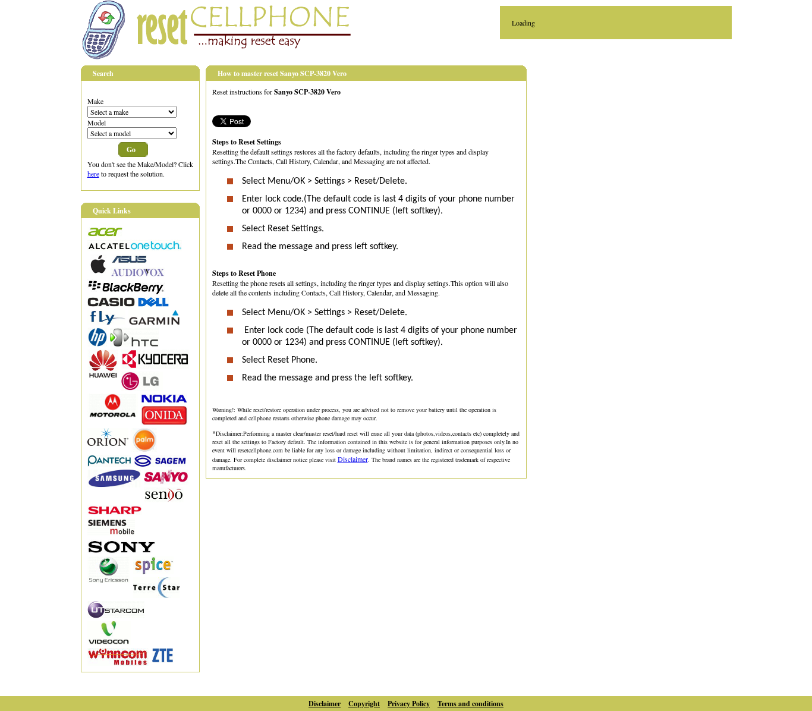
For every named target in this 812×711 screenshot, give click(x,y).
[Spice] (153, 571)
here (93, 173)
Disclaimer (353, 459)
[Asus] (129, 261)
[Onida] (164, 422)
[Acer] (104, 233)
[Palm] (144, 449)
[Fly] (106, 321)
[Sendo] (164, 499)
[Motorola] (112, 414)
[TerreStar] (156, 595)
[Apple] (97, 270)
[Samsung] (114, 484)
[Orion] (107, 443)
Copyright (364, 704)
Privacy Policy (409, 704)
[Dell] (153, 304)
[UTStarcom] (115, 615)
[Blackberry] (126, 291)
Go (131, 149)
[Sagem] (160, 463)
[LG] (142, 387)
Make (95, 101)
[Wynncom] (118, 663)
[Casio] (111, 304)
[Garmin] (154, 321)
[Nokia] (164, 400)
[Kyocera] (155, 365)
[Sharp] (114, 512)
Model (96, 122)
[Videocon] (109, 642)
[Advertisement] (639, 149)
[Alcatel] (134, 248)
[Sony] (121, 550)
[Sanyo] (166, 481)
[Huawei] (102, 375)
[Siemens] (111, 532)
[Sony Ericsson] (108, 580)
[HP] (97, 343)
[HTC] (134, 343)
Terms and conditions (470, 704)
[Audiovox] (138, 273)
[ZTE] (163, 660)
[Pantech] (109, 463)
